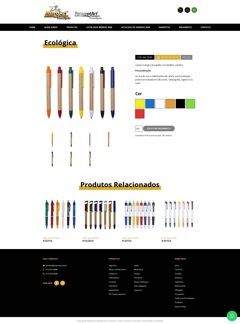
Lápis (136, 265)
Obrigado (179, 290)
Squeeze (138, 290)
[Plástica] (60, 214)
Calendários (114, 277)
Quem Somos (51, 27)
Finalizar (178, 277)
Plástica (47, 240)
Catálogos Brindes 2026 (99, 27)
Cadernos (113, 273)
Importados (114, 290)
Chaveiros (113, 286)
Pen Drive (138, 277)
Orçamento (185, 27)
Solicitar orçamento (159, 128)
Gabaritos (164, 27)
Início (177, 265)
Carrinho (178, 269)
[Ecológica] (100, 214)
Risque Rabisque (141, 282)
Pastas (137, 273)
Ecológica (88, 240)
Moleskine (138, 269)
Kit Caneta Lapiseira (117, 294)
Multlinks (159, 321)
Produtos (72, 27)
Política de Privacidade (184, 298)
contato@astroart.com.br (56, 265)
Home (32, 27)
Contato (206, 27)
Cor (138, 93)
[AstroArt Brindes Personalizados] (72, 11)
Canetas (112, 282)
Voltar (186, 57)
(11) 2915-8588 (51, 269)
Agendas (112, 265)
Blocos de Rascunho (117, 269)
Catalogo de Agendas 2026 (135, 27)
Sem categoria (140, 286)
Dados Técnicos (169, 57)
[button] (139, 103)
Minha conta (180, 286)
